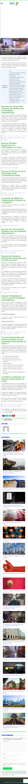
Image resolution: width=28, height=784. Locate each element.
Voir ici (22, 281)
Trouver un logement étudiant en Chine (14, 590)
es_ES (2, 412)
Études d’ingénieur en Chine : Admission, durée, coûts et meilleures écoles (13, 454)
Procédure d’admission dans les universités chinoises (12, 607)
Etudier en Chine (9, 53)
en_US (2, 410)
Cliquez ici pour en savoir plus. (11, 168)
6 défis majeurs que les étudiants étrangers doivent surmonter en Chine (13, 505)
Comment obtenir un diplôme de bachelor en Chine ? (12, 472)
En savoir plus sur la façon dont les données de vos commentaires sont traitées (14, 774)
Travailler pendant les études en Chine (14, 659)
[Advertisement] (14, 20)
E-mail (5, 758)
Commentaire (6, 741)
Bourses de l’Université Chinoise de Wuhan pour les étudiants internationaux (17, 74)
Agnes (3, 53)
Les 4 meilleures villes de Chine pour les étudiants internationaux (13, 625)
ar (25, 409)
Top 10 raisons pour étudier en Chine (13, 675)
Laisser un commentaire (18, 53)
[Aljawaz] (14, 3)
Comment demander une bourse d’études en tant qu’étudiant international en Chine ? (16, 97)
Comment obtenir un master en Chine (13, 489)
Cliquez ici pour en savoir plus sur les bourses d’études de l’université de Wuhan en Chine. (14, 137)
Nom (4, 753)
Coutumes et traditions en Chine (12, 540)
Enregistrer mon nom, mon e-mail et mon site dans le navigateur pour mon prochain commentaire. (14, 764)
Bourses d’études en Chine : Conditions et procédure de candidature (14, 726)
